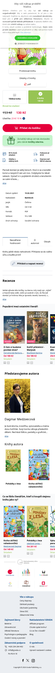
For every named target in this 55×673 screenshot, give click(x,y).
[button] (27, 43)
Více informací (25, 32)
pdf (29, 84)
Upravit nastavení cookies (40, 650)
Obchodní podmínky (28, 608)
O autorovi (35, 242)
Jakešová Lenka (33, 543)
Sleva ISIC (24, 611)
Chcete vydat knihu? (38, 627)
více (4, 183)
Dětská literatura (12, 631)
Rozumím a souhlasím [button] (27, 38)
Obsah (47, 241)
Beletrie (8, 623)
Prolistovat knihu (27, 70)
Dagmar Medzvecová (20, 419)
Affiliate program (37, 623)
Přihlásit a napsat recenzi (30, 263)
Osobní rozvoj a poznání (15, 638)
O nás (32, 646)
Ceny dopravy (25, 600)
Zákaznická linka (27, 615)
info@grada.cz (14, 650)
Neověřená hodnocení (15, 242)
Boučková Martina (34, 353)
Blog (31, 634)
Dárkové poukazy (27, 604)
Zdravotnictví (10, 627)
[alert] (27, 24)
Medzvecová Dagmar (12, 546)
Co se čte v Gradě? (37, 631)
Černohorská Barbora (13, 353)
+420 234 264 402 (15, 646)
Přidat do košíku (30, 128)
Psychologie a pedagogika (16, 634)
